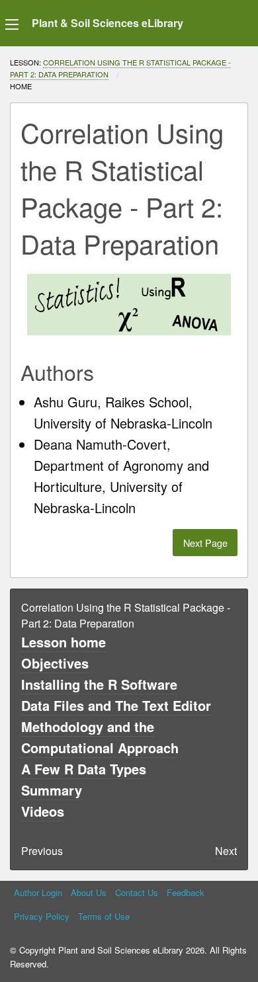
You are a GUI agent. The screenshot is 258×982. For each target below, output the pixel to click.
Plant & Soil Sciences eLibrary (107, 22)
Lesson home (63, 641)
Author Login (38, 892)
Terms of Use (104, 916)
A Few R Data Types (83, 768)
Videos (42, 811)
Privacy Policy (41, 916)
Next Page (205, 543)
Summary (51, 789)
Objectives (55, 663)
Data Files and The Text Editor (116, 705)
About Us (89, 892)
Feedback (185, 892)
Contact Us (136, 892)
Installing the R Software (99, 684)
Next (226, 850)
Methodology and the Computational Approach (100, 737)
